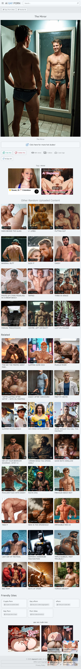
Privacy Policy (40, 665)
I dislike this (21, 153)
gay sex (36, 622)
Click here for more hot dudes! (42, 145)
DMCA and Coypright (40, 662)
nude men (44, 622)
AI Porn (12, 3)
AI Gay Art (8, 159)
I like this (8, 153)
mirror (42, 165)
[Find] (78, 3)
